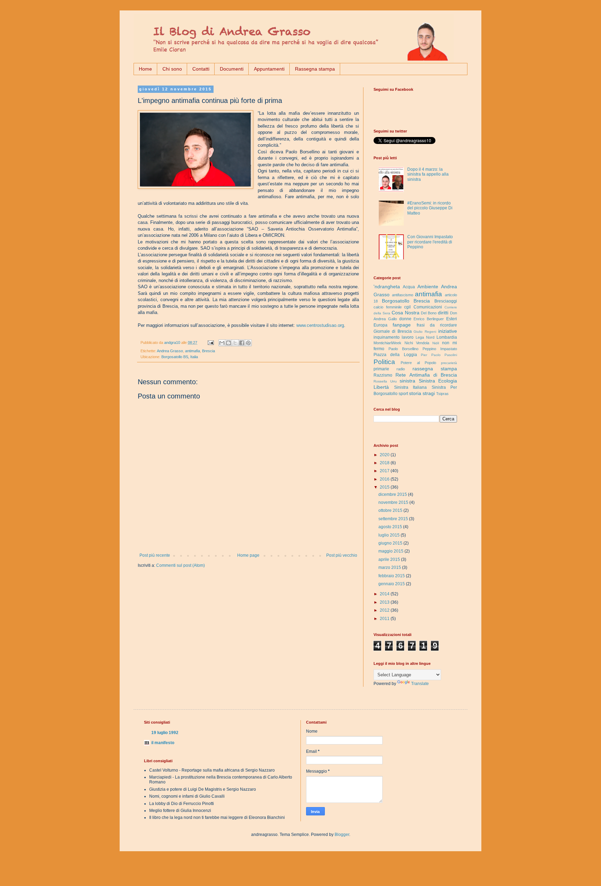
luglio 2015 (389, 535)
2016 (385, 479)
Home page (248, 555)
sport (403, 393)
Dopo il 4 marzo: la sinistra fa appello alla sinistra (428, 174)
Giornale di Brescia (393, 331)
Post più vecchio (341, 555)
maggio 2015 (391, 551)
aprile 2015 (389, 559)
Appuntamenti (269, 69)
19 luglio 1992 (164, 732)
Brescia (208, 351)
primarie (381, 369)
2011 (385, 618)
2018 (385, 462)
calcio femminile (388, 307)
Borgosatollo (395, 301)
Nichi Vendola (416, 343)
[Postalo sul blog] (228, 342)
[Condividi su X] (235, 342)
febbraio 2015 (392, 575)
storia (415, 393)
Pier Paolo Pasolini (439, 355)
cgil (407, 307)
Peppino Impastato (440, 349)
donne (405, 318)
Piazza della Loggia (395, 354)
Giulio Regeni (425, 331)
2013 (385, 602)
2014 (385, 593)
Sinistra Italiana (410, 387)
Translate (420, 683)
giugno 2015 (390, 543)
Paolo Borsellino (403, 349)
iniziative (447, 331)
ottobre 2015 (390, 510)
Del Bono (428, 313)
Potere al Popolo (418, 363)
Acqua (409, 286)
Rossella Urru (385, 381)
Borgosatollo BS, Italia (179, 357)
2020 (385, 454)
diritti (443, 312)
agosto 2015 (390, 526)
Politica (384, 361)
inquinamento (387, 337)
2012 (385, 610)
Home (145, 69)
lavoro (408, 337)
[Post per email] (210, 342)
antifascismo (402, 295)
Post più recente (154, 555)
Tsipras (442, 394)
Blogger (342, 834)
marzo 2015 (390, 567)
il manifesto (162, 742)
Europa (380, 325)
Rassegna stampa (315, 69)
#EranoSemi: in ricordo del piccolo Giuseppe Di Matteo (429, 208)
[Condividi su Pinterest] (248, 342)
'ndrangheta (387, 286)
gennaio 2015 (392, 583)
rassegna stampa (434, 368)
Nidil (435, 343)
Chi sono (172, 69)
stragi (429, 393)
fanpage (402, 325)
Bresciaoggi (445, 301)
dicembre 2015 (393, 494)
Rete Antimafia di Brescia (426, 375)
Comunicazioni (428, 307)
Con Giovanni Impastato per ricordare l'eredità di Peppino (430, 241)
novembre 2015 (393, 502)
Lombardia (446, 337)
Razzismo (383, 375)
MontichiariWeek (387, 343)
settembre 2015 (393, 518)
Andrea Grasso (170, 351)
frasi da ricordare (437, 325)
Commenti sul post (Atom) (180, 565)
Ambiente (427, 286)
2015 (385, 487)
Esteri (451, 318)
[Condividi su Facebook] (241, 342)
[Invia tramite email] (221, 342)
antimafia (192, 351)
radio (400, 369)
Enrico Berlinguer (429, 319)
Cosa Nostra (405, 312)
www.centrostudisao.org (320, 325)
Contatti (200, 69)
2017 (385, 470)
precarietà (449, 363)
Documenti (231, 69)
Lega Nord (425, 337)
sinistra (407, 381)
